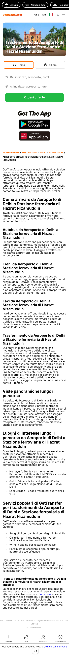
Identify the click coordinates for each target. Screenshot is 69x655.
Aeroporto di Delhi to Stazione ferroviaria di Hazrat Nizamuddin (33, 158)
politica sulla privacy (55, 646)
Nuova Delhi (56, 152)
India (43, 152)
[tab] (8, 638)
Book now (45, 594)
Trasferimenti (11, 152)
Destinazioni (29, 152)
